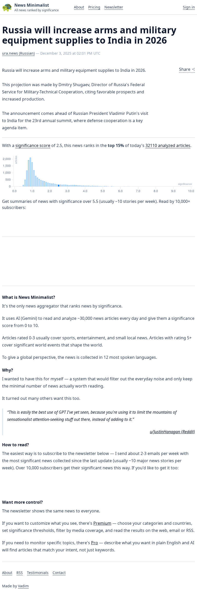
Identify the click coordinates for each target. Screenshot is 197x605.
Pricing (94, 7)
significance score (32, 145)
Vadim (23, 585)
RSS (19, 572)
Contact (59, 572)
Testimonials (37, 572)
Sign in (189, 7)
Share (184, 69)
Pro (94, 543)
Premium (102, 523)
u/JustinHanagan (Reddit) (172, 431)
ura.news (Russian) (18, 53)
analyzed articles (167, 145)
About (79, 7)
